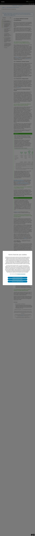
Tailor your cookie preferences (17, 281)
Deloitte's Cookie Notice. (21, 273)
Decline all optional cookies (17, 279)
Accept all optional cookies (17, 277)
